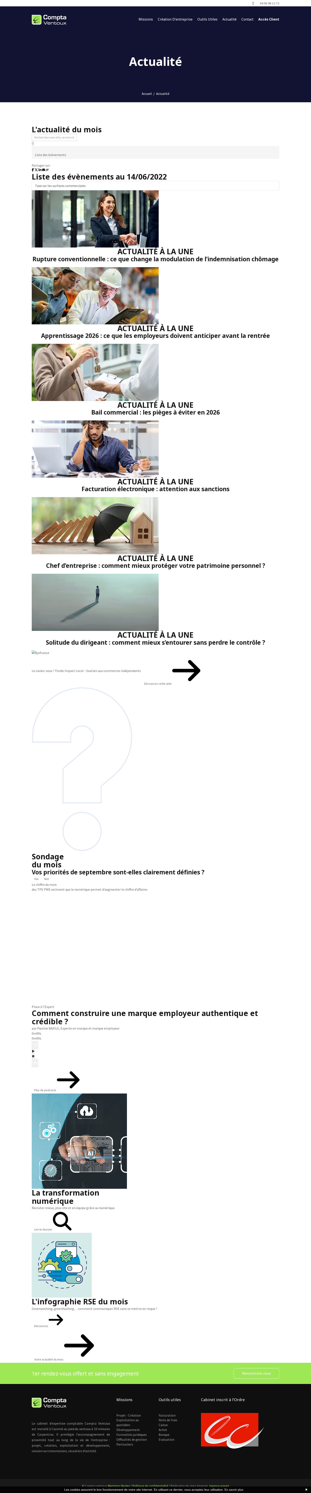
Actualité (229, 19)
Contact (247, 19)
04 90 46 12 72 (269, 3)
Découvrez (41, 1326)
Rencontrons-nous (256, 1373)
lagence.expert (219, 1486)
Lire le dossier (43, 1229)
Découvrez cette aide (158, 684)
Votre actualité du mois (49, 1359)
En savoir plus (233, 1489)
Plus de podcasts (45, 1090)
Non (46, 879)
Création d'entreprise (175, 19)
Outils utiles (207, 19)
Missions (146, 19)
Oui (36, 879)
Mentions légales (119, 1486)
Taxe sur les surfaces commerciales (60, 186)
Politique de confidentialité (150, 1486)
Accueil (147, 93)
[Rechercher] (33, 143)
